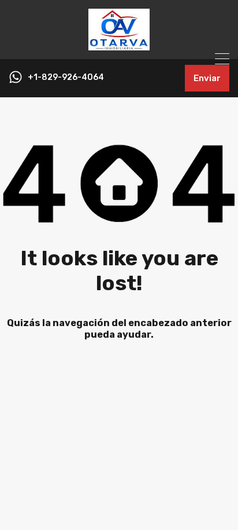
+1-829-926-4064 (66, 77)
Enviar (207, 78)
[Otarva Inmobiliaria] (119, 45)
